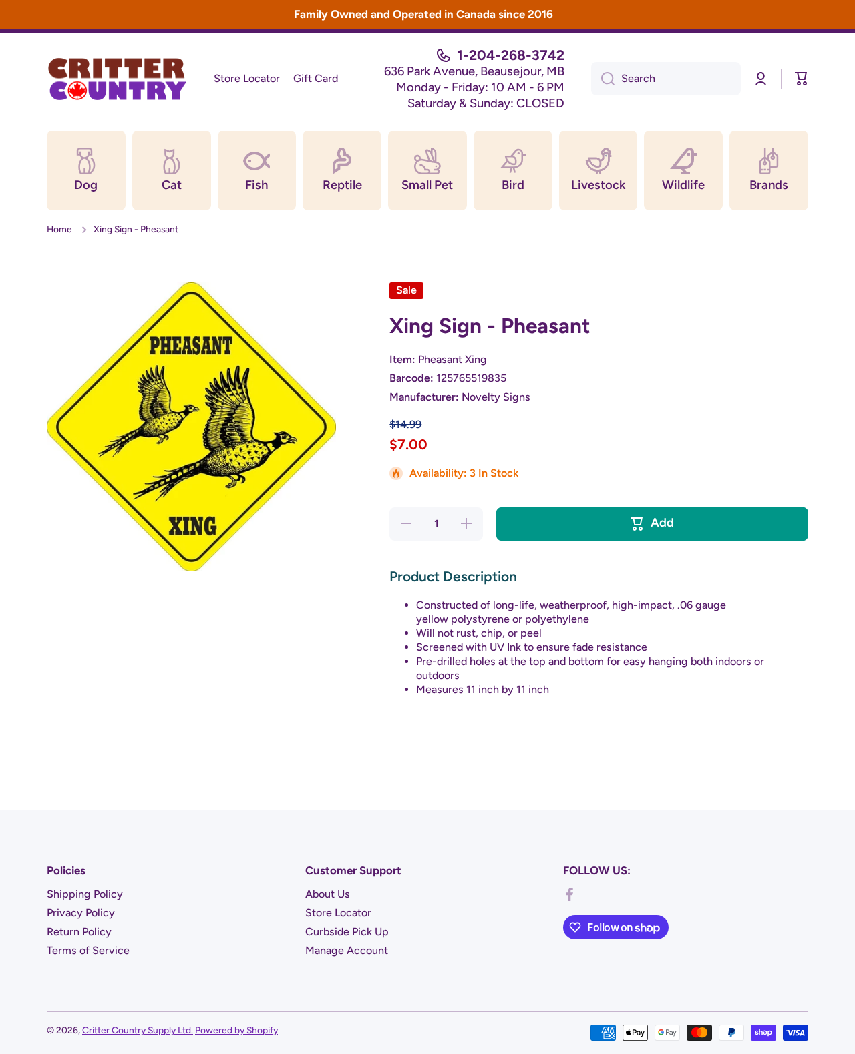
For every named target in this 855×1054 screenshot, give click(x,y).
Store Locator (338, 912)
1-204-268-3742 (510, 55)
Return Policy (79, 931)
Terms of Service (88, 950)
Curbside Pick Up (347, 931)
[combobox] (666, 78)
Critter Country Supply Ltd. (137, 1030)
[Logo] (117, 79)
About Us (327, 894)
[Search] (603, 78)
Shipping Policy (85, 894)
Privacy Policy (81, 912)
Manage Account (346, 950)
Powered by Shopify (236, 1030)
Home (59, 229)
